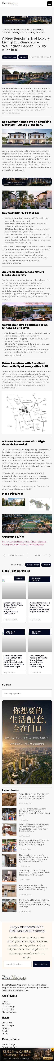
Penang (5, 1028)
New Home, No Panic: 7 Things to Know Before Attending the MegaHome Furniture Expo (38, 661)
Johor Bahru (7, 1023)
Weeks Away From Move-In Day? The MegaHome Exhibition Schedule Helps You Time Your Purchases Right (14, 661)
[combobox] (27, 693)
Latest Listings (8, 1006)
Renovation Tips (9, 1047)
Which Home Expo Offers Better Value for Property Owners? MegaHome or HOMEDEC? (13, 608)
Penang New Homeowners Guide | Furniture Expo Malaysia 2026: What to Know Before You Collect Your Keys (34, 903)
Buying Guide (8, 1009)
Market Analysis (9, 1012)
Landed (23, 57)
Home (5, 30)
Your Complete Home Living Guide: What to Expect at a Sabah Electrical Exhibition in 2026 (34, 872)
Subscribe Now (41, 964)
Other (4, 1033)
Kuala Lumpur (10, 57)
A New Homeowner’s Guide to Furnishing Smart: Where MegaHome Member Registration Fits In (40, 607)
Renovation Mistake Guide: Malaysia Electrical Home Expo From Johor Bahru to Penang (33, 887)
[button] (49, 3)
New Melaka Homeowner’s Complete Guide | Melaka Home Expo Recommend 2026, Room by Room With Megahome (33, 858)
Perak (4, 1031)
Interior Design (8, 1044)
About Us (6, 1004)
